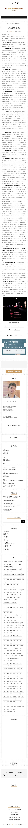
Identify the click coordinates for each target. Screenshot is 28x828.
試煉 (4, 607)
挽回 (4, 676)
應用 (14, 673)
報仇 (20, 630)
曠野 (4, 681)
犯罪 (14, 688)
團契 (4, 612)
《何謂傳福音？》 (6, 453)
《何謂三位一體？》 (7, 455)
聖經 (23, 574)
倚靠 (17, 607)
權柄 (8, 571)
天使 (4, 663)
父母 (11, 688)
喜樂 (17, 582)
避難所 (8, 706)
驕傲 (8, 645)
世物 (8, 607)
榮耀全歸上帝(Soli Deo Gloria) (10, 604)
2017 (5, 548)
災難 (15, 620)
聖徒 (4, 625)
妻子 (11, 663)
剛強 (12, 655)
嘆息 (14, 660)
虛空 (8, 643)
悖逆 (4, 673)
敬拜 (12, 599)
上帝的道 (5, 648)
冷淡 (14, 630)
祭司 (22, 622)
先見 (11, 653)
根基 (4, 683)
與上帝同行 (12, 625)
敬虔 (4, 594)
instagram (19, 772)
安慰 (14, 592)
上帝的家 (21, 645)
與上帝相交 (6, 566)
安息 (21, 582)
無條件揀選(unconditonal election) (12, 622)
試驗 (20, 698)
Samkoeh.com (14, 824)
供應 (22, 627)
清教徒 (18, 683)
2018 (5, 546)
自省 (8, 625)
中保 (11, 607)
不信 (9, 648)
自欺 (11, 696)
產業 (17, 688)
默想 (14, 645)
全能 (14, 597)
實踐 (17, 576)
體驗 (8, 709)
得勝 (8, 670)
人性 (4, 650)
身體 (11, 704)
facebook (10, 772)
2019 (5, 534)
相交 (12, 594)
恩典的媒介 (19, 670)
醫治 (20, 643)
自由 (22, 604)
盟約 (19, 637)
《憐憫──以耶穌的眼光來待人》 (9, 483)
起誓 (8, 704)
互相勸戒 (16, 648)
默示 (17, 645)
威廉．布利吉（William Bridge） (13, 632)
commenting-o (21, 775)
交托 (19, 627)
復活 (8, 635)
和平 (8, 660)
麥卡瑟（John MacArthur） (9, 711)
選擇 (4, 706)
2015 (5, 551)
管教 (17, 640)
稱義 (8, 640)
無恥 (21, 683)
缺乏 (4, 693)
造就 (17, 643)
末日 (20, 681)
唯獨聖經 (18, 597)
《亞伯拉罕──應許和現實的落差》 (9, 469)
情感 (8, 673)
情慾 (17, 592)
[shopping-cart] (15, 3)
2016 (5, 549)
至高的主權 (19, 579)
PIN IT (11, 329)
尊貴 (4, 635)
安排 (17, 663)
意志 (11, 673)
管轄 (17, 691)
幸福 (18, 668)
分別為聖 (5, 655)
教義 (17, 678)
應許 (23, 576)
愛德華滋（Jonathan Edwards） (10, 589)
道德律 (21, 704)
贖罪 (20, 701)
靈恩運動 (19, 706)
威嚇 (4, 632)
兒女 (11, 597)
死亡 (4, 579)
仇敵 (8, 650)
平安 (10, 587)
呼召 (4, 660)
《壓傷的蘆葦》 (6, 476)
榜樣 (8, 637)
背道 (4, 643)
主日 (16, 627)
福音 (11, 584)
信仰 (14, 650)
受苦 (4, 658)
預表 (4, 709)
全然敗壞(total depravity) (9, 582)
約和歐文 (21, 691)
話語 (4, 701)
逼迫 (17, 704)
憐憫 (8, 617)
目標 (22, 637)
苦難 (11, 571)
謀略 (14, 701)
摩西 (14, 676)
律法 (14, 576)
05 (6, 539)
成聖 (20, 673)
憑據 (11, 617)
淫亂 (14, 683)
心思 (12, 670)
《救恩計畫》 (5, 475)
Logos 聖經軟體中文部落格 (9, 500)
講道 (20, 625)
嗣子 (11, 660)
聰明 (22, 693)
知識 (4, 691)
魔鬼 (8, 627)
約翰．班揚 (16, 594)
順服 (10, 564)
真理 (4, 592)
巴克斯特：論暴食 (9, 545)
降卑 (4, 645)
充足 (8, 653)
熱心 (4, 688)
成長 (17, 617)
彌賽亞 (5, 670)
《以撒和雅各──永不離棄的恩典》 (9, 467)
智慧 (20, 589)
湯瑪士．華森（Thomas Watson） (14, 23)
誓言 (11, 701)
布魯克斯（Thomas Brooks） (10, 615)
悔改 (13, 587)
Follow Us (14, 764)
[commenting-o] (18, 3)
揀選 (11, 676)
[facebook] (10, 3)
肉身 (4, 696)
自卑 (8, 696)
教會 (8, 584)
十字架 (20, 610)
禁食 (11, 691)
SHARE (7, 326)
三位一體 (11, 627)
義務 (20, 564)
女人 (8, 663)
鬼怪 (14, 709)
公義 (16, 564)
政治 (8, 678)
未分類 (8, 594)
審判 (4, 571)
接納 (20, 617)
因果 (17, 660)
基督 (16, 561)
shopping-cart (9, 775)
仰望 (11, 650)
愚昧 (9, 599)
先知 (11, 630)
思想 (11, 635)
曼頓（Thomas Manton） (12, 681)
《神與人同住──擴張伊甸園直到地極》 (10, 473)
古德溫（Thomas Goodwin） (13, 658)
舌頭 (22, 696)
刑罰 (11, 592)
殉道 (11, 683)
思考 (15, 670)
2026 (5, 531)
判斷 (13, 610)
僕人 (4, 653)
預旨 (4, 627)
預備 (23, 706)
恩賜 (4, 617)
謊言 (17, 701)
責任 (8, 592)
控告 (8, 676)
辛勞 (14, 704)
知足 (8, 691)
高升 (11, 709)
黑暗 (11, 645)
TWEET (14, 326)
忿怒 (4, 584)
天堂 (8, 612)
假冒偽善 (21, 607)
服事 (4, 620)
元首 (8, 630)
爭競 (8, 688)
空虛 (11, 640)
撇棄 (17, 676)
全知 (10, 610)
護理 (8, 579)
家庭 (23, 632)
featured (6, 587)
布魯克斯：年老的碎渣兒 (14, 819)
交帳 (20, 648)
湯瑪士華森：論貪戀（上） (14, 817)
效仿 (11, 678)
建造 (21, 668)
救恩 (11, 579)
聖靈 (4, 576)
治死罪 (11, 620)
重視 (12, 706)
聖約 (8, 693)
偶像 (4, 610)
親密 (17, 698)
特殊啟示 (15, 637)
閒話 (15, 706)
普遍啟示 (21, 678)
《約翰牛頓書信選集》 (7, 460)
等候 (14, 640)
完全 (20, 663)
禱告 (14, 579)
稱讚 (14, 691)
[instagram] (12, 3)
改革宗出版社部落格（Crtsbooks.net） (12, 496)
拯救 (20, 592)
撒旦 (20, 676)
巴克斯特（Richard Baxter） (10, 668)
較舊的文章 (17, 371)
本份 (20, 635)
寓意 (11, 665)
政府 (4, 678)
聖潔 (20, 569)
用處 (20, 688)
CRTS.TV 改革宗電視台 (8, 503)
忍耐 (18, 615)
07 (6, 536)
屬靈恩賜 (5, 599)
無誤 (21, 686)
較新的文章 (10, 371)
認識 (16, 625)
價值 (8, 597)
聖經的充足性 (12, 693)
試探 (23, 579)
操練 (14, 635)
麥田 (11, 576)
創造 (16, 610)
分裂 (9, 655)
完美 (4, 665)
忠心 (21, 615)
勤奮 (22, 655)
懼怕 (14, 617)
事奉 (12, 648)
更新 (17, 635)
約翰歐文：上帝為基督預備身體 (14, 809)
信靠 (17, 650)
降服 (23, 625)
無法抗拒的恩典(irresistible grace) (11, 686)
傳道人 (21, 650)
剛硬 (16, 655)
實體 (14, 665)
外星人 (21, 660)
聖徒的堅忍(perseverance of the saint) (12, 574)
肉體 (20, 594)
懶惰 (17, 673)
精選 (19, 604)
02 (6, 542)
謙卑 (8, 576)
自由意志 (15, 696)
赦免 (14, 643)
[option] (14, 348)
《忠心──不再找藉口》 (7, 486)
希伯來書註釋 (20, 561)
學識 (11, 612)
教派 (14, 678)
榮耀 (23, 589)
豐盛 (11, 643)
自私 (19, 696)
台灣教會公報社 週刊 (7, 509)
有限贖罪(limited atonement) (10, 602)
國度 (17, 630)
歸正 (8, 683)
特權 (11, 637)
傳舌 (4, 630)
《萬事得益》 (5, 459)
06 (6, 537)
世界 (4, 597)
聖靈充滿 (18, 693)
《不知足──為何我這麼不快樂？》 (9, 485)
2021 (5, 533)
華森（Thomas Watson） (9, 698)
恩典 (7, 564)
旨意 (16, 599)
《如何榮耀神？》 (6, 452)
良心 (14, 584)
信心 (13, 564)
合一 (21, 658)
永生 (8, 620)
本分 (4, 637)
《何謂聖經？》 (6, 450)
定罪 (8, 665)
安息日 (10, 566)
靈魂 (17, 584)
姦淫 (14, 663)
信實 (14, 607)
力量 (19, 655)
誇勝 (8, 701)
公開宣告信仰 (19, 653)
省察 (4, 640)
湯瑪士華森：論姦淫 (10, 543)
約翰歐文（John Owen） (9, 561)
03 (6, 540)
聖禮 (20, 640)
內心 (14, 653)
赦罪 (4, 704)
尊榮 (17, 665)
